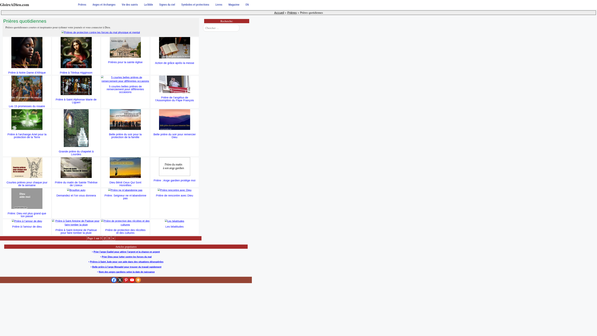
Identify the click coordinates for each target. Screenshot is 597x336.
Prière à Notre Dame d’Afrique (27, 72)
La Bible (148, 4)
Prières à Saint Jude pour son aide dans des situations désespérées (126, 261)
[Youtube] (132, 280)
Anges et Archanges (104, 4)
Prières (82, 4)
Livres (218, 4)
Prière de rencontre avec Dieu (174, 195)
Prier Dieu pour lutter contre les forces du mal (127, 256)
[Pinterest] (126, 280)
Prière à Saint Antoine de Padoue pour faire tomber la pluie (76, 231)
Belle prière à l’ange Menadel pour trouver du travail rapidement (126, 267)
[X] (120, 280)
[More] (138, 280)
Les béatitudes (174, 226)
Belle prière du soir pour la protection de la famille (125, 136)
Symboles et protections (195, 4)
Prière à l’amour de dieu (27, 226)
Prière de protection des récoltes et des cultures (125, 231)
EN (247, 4)
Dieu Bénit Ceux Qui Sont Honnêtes (125, 184)
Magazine (234, 4)
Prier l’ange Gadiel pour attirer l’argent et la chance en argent (127, 251)
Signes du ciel (167, 4)
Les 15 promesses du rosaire (27, 106)
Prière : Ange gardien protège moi (174, 180)
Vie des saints (130, 4)
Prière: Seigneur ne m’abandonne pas (125, 197)
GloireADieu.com (14, 4)
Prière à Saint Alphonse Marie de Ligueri (76, 101)
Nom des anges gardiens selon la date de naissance (127, 272)
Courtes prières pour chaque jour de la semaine (27, 184)
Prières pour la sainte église (125, 62)
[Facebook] (114, 280)
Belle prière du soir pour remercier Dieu (174, 136)
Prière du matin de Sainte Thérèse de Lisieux (76, 184)
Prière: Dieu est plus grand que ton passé (27, 215)
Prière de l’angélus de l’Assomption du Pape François (174, 99)
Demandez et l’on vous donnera (76, 195)
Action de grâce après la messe (174, 63)
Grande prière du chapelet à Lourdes (76, 153)
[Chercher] (246, 28)
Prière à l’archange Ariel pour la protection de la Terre (26, 136)
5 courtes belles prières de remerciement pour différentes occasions (125, 89)
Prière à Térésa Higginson (76, 72)
